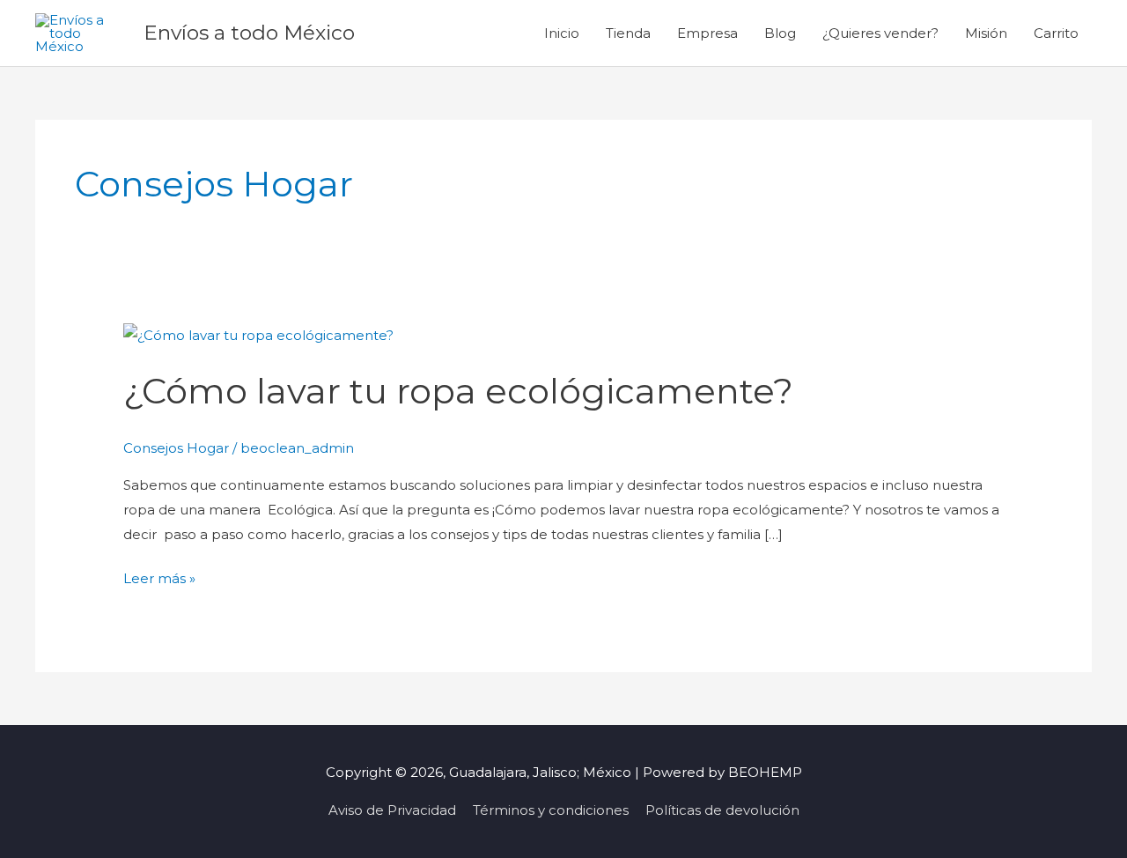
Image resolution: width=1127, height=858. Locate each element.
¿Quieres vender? (880, 33)
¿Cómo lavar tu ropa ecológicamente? (458, 390)
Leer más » (159, 576)
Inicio (561, 33)
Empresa (707, 33)
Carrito (1056, 33)
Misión (986, 33)
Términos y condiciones (551, 810)
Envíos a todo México (249, 32)
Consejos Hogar (176, 448)
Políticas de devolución (722, 810)
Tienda (628, 33)
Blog (780, 33)
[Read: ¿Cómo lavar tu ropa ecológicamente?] (258, 334)
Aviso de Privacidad (392, 810)
